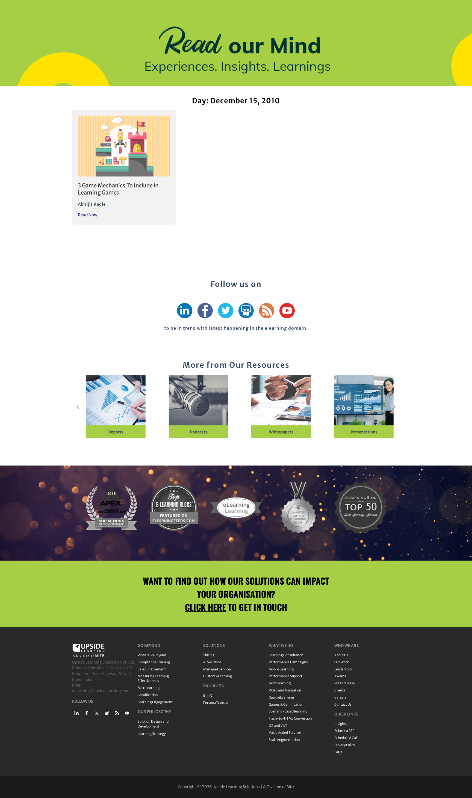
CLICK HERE (205, 606)
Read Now (87, 214)
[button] (77, 407)
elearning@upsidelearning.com (101, 690)
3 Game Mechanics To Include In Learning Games (118, 189)
